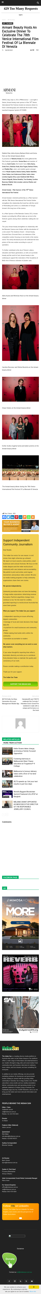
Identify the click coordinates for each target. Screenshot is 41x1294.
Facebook (5, 1090)
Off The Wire (11, 20)
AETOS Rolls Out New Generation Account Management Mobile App (10, 701)
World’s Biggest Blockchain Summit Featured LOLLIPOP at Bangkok (26, 794)
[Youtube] (32, 1281)
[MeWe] (20, 517)
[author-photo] (20, 729)
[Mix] (24, 517)
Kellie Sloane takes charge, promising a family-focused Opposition (25, 750)
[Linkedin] (12, 517)
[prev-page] (3, 814)
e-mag (17, 1063)
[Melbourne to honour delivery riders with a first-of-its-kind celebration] (7, 773)
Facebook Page (10, 877)
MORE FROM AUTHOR (12, 743)
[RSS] (20, 1281)
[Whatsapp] (29, 517)
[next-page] (6, 814)
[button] (38, 3)
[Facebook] (4, 517)
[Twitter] (8, 517)
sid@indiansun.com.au (24, 1272)
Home (4, 20)
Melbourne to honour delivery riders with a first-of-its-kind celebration (25, 773)
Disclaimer (20, 1249)
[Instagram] (15, 1281)
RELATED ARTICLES (11, 739)
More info (33, 1291)
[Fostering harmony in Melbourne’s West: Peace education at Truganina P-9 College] (7, 761)
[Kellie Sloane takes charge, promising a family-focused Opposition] (7, 751)
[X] (26, 1281)
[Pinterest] (16, 517)
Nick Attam (5, 1134)
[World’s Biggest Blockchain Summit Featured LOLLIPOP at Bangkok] (7, 794)
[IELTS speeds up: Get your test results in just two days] (7, 784)
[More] (33, 517)
